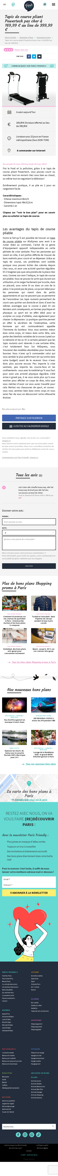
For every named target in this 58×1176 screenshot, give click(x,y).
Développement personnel (10, 1088)
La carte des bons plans (9, 984)
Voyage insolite (36, 1061)
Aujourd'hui (6, 1014)
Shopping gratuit (36, 1024)
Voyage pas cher (36, 1055)
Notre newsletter (7, 990)
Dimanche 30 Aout (8, 1017)
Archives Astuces (36, 1098)
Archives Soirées (36, 1084)
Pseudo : (5, 516)
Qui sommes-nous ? (15, 1148)
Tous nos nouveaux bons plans (40, 763)
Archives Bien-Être (37, 1089)
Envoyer (29, 566)
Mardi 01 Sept (6, 1022)
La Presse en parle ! (42, 1145)
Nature (33, 990)
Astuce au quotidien (8, 1101)
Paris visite (14, 748)
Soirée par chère (36, 1005)
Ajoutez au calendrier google (31, 426)
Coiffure (4, 1085)
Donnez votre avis (21, 50)
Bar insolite (34, 1003)
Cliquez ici (6, 440)
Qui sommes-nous (8, 993)
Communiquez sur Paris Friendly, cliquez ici (20, 457)
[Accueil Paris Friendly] (29, 5)
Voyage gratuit (35, 1064)
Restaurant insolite (8, 1055)
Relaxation (5, 1077)
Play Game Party (7, 979)
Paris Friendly (10, 37)
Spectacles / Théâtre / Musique (14, 716)
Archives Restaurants (38, 1087)
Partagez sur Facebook (29, 418)
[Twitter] (34, 56)
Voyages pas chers (43, 715)
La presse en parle (8, 995)
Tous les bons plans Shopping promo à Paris (33, 662)
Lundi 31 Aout (6, 1019)
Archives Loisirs (36, 1081)
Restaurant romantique (9, 1064)
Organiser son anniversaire (40, 1011)
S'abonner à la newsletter (29, 892)
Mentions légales (42, 1148)
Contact (4, 1001)
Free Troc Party (7, 976)
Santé (4, 1080)
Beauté (4, 1082)
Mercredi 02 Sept (7, 1025)
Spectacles (34, 979)
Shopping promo (44, 37)
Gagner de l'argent (8, 1104)
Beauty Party (6, 981)
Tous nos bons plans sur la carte (30, 799)
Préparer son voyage (37, 1053)
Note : (4, 528)
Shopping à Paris (26, 37)
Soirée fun (34, 1008)
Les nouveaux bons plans (10, 987)
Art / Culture (35, 987)
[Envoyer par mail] (39, 56)
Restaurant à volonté (8, 1058)
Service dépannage (8, 1106)
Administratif (6, 1109)
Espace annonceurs (8, 998)
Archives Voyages (36, 1092)
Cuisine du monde (8, 1053)
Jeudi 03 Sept (6, 1028)
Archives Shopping (37, 1095)
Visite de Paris (35, 984)
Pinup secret (29, 1159)
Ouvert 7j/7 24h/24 (8, 1112)
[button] (13, 4)
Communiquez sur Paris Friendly (16, 1145)
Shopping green (36, 1029)
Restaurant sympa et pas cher (12, 1061)
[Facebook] (29, 56)
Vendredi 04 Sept (7, 1031)
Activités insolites (37, 976)
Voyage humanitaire (37, 1058)
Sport (33, 981)
